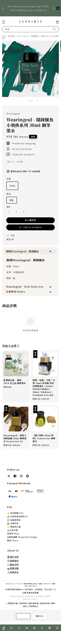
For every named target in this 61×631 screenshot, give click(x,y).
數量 (8, 206)
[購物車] (11, 628)
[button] (3, 22)
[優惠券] (26, 628)
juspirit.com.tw (30, 599)
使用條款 (23, 603)
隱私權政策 (34, 603)
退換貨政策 (45, 603)
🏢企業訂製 (12, 530)
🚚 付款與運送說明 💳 (17, 516)
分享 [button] (12, 235)
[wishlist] (19, 628)
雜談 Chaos (12, 540)
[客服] (57, 628)
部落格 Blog (13, 533)
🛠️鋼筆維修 (13, 560)
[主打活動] (34, 628)
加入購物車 (30, 220)
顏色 (8, 193)
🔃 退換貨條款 (14, 520)
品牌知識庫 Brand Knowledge (22, 537)
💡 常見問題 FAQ (15, 513)
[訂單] (49, 628)
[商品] (4, 628)
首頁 (4, 36)
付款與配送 (33, 606)
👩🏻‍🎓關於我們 (13, 556)
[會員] (42, 628)
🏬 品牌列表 (13, 523)
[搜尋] (54, 29)
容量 (8, 178)
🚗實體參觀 (13, 568)
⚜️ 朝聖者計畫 (14, 526)
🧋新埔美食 (13, 572)
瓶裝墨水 (11, 36)
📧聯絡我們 (13, 564)
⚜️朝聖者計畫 (12, 603)
